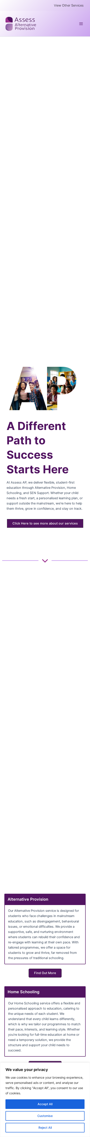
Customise (45, 1116)
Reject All (45, 1127)
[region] (45, 1100)
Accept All (45, 1104)
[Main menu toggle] (81, 23)
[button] (69, 5)
